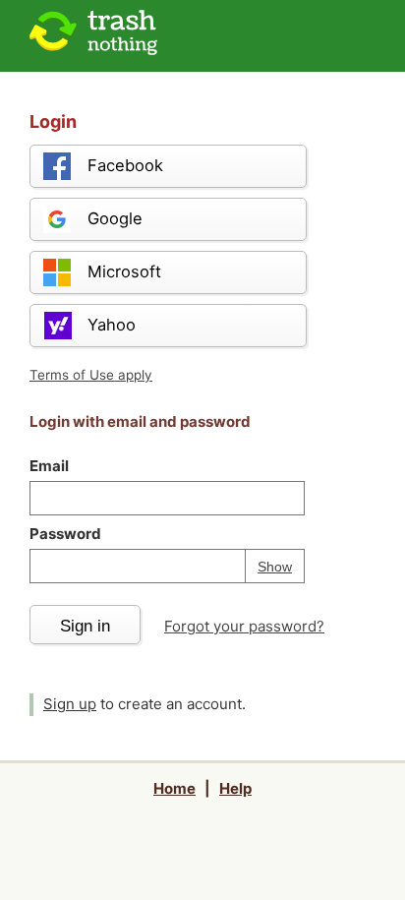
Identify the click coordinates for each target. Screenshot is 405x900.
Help (235, 788)
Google (115, 218)
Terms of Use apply (90, 375)
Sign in (85, 625)
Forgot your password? (244, 626)
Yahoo (111, 324)
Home (174, 788)
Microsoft (124, 271)
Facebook (125, 165)
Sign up (69, 703)
